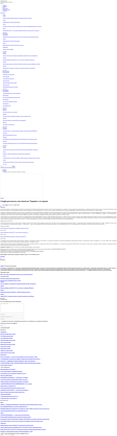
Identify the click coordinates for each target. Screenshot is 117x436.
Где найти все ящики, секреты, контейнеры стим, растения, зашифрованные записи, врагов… (22, 26)
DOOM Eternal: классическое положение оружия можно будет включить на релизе (20, 139)
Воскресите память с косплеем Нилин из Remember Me (14, 120)
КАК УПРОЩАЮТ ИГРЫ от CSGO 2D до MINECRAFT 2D (13, 406)
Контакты (5, 6)
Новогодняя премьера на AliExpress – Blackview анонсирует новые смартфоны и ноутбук (21, 64)
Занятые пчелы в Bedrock (8, 49)
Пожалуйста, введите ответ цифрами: (8, 323)
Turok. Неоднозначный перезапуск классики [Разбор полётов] (14, 410)
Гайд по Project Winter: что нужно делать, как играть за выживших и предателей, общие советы (21, 421)
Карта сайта (5, 8)
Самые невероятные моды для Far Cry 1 (9, 396)
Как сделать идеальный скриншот (10, 101)
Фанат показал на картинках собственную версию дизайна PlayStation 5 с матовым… (20, 149)
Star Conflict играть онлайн (8, 78)
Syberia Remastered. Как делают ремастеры (12, 93)
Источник (2, 256)
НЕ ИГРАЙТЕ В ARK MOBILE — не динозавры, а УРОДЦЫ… (14, 377)
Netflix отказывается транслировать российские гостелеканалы (14, 381)
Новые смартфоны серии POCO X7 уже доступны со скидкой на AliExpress (18, 59)
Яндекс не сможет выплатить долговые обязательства (12, 392)
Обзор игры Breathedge (5, 394)
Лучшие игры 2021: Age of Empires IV (8, 398)
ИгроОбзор (2, 12)
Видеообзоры (6, 90)
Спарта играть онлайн (5, 346)
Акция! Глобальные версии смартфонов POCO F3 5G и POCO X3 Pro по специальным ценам (21, 427)
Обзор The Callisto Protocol (6, 375)
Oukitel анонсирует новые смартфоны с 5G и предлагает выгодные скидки (16, 425)
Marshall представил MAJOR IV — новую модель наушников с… (14, 390)
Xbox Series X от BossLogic (8, 124)
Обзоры (4, 52)
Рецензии (5, 127)
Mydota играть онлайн (5, 348)
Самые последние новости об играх (7, 167)
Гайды (4, 14)
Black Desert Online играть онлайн (7, 334)
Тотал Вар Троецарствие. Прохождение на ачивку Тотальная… (14, 379)
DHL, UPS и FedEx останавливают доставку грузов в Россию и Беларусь (16, 274)
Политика (5, 10)
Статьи (4, 146)
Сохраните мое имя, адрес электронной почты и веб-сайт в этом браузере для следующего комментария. (25, 321)
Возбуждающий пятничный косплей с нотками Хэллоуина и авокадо (17, 18)
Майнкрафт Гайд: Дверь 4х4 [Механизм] (11, 22)
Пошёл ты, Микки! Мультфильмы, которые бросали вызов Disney (16, 153)
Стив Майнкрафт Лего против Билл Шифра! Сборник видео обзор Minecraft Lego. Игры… (20, 358)
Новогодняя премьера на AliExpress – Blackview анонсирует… (13, 236)
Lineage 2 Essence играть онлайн (7, 352)
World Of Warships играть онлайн (10, 82)
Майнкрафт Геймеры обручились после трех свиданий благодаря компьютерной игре (21, 36)
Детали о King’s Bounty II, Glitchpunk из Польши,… (11, 371)
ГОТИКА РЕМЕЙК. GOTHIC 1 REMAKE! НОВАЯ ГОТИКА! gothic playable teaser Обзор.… (20, 363)
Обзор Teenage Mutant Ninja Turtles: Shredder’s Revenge (12, 388)
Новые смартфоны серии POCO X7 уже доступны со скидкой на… (14, 232)
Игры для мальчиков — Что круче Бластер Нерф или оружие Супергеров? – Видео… (19, 356)
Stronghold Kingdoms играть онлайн (10, 86)
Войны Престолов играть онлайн (7, 344)
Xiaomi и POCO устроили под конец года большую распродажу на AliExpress (19, 68)
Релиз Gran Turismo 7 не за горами (10, 112)
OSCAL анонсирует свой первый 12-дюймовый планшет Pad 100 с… (14, 228)
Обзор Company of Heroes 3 (6, 365)
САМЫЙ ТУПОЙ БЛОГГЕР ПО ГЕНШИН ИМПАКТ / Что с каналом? (16, 383)
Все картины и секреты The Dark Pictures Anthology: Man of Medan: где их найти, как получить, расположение (24, 419)
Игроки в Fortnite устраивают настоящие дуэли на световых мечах (17, 116)
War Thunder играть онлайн (6, 336)
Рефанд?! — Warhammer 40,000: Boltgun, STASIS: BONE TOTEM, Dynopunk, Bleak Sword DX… (21, 404)
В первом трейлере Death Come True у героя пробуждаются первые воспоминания (20, 143)
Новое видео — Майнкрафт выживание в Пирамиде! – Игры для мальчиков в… (18, 361)
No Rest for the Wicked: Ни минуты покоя (11, 97)
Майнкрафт (5, 33)
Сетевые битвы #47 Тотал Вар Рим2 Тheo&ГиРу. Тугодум (13, 373)
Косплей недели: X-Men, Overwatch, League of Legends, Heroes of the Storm (18, 162)
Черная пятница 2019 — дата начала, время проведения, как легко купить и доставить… (21, 30)
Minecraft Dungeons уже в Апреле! (7, 369)
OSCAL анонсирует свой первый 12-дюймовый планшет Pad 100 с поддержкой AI (20, 55)
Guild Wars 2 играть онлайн (8, 74)
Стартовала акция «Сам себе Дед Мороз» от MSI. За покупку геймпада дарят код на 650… (22, 158)
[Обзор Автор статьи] (2, 264)
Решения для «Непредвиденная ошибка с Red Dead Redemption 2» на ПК (16, 431)
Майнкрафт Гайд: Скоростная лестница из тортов (13, 45)
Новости (5, 108)
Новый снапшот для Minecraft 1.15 (8, 385)
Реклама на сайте (6, 9)
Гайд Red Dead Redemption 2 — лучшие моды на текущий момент (14, 414)
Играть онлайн (6, 71)
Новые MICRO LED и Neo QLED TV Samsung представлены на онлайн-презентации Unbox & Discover (23, 429)
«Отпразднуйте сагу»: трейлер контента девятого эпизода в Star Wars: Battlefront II (20, 130)
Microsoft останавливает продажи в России (9, 278)
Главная (4, 5)
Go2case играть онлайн (5, 342)
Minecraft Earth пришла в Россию (10, 135)
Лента (4, 7)
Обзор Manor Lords (7, 105)
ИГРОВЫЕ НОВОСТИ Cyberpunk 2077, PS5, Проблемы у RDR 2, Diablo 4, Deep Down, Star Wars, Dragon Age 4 (24, 408)
